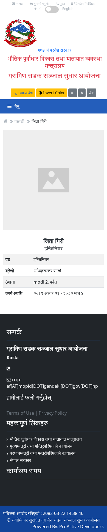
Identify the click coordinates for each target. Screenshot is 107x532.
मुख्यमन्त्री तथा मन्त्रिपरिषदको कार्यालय (41, 446)
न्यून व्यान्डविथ (23, 92)
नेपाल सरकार (20, 460)
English (67, 8)
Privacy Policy (53, 413)
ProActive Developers (81, 526)
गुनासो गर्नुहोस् (41, 3)
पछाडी (19, 121)
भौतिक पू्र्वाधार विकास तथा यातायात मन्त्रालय (46, 439)
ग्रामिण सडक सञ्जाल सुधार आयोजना (55, 75)
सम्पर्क (19, 3)
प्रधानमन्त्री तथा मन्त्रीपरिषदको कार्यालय (42, 453)
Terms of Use (20, 413)
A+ (91, 92)
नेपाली (37, 8)
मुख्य (62, 3)
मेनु (16, 106)
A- (73, 92)
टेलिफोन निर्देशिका (84, 3)
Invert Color (53, 92)
